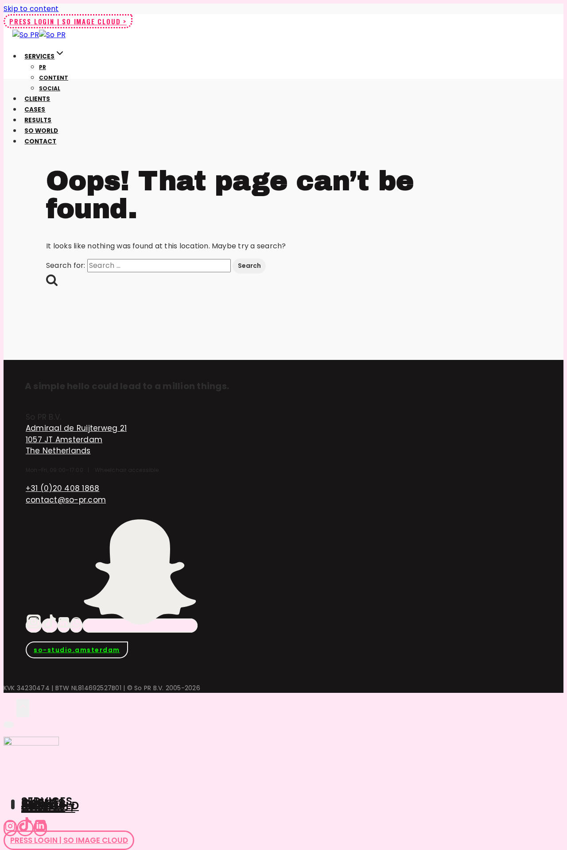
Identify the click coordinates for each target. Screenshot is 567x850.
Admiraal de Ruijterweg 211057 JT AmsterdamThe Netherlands (76, 439)
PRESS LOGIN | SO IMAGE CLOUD (69, 840)
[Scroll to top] (10, 708)
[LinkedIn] (64, 625)
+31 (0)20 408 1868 (62, 488)
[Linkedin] (40, 828)
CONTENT (53, 77)
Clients (37, 99)
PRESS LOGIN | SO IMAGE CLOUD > (68, 21)
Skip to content (31, 9)
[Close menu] (9, 725)
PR (42, 67)
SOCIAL (49, 88)
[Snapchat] (140, 625)
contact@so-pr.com (66, 500)
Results (37, 120)
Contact (40, 141)
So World (41, 131)
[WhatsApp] (76, 625)
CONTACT (48, 807)
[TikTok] (50, 625)
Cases (34, 109)
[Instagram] (34, 625)
